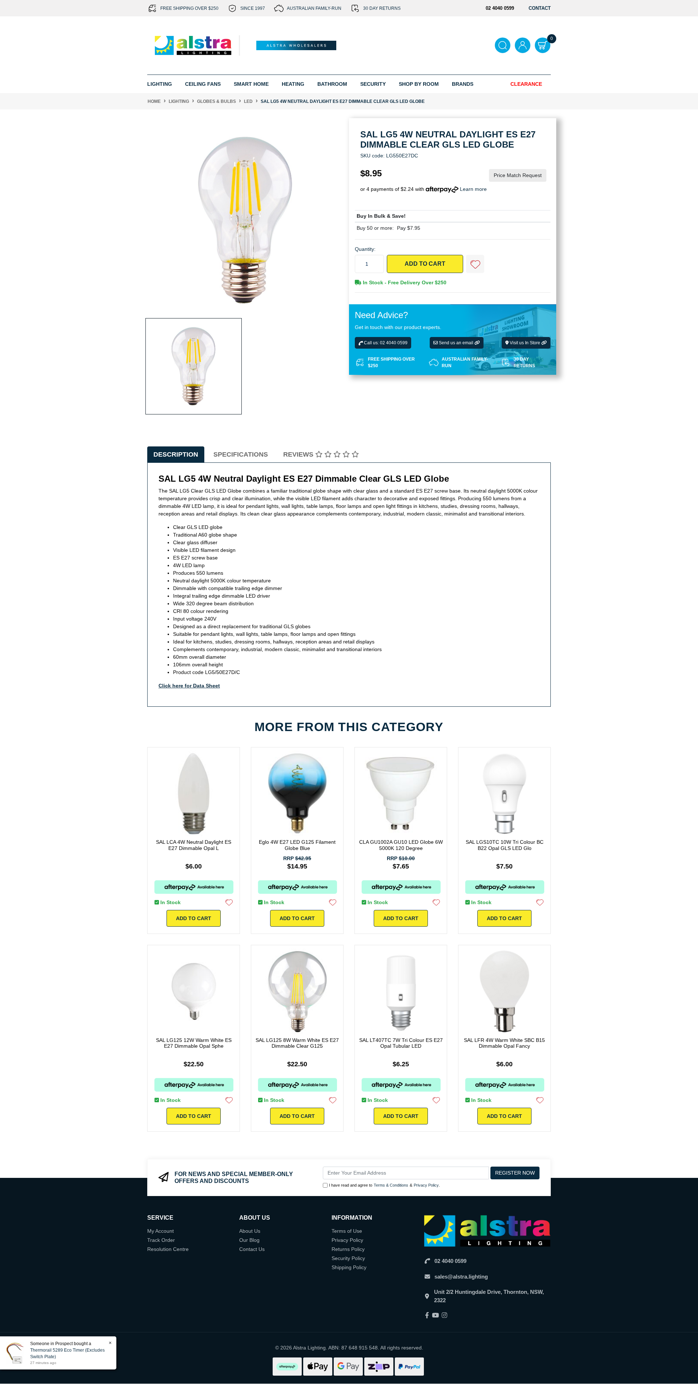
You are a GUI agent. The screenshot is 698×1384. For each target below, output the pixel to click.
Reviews (299, 454)
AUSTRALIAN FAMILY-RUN (314, 8)
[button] (475, 264)
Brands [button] (462, 84)
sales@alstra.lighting (461, 1276)
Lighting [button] (159, 84)
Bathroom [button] (332, 84)
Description (175, 454)
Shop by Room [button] (419, 84)
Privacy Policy (426, 1185)
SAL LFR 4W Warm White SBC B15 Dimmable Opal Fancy (504, 1043)
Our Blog (249, 1240)
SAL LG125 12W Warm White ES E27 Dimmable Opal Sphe (194, 1043)
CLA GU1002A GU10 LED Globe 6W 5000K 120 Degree (401, 845)
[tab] (175, 454)
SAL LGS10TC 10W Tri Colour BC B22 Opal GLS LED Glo (504, 845)
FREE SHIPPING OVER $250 (189, 8)
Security (373, 84)
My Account (160, 1231)
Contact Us (252, 1249)
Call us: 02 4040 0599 (385, 343)
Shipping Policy (349, 1267)
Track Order (161, 1240)
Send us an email (456, 343)
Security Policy (348, 1258)
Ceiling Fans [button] (203, 84)
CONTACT (540, 8)
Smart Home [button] (251, 84)
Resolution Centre (168, 1249)
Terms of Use (347, 1231)
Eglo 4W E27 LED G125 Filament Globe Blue (297, 845)
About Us (249, 1231)
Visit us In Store (525, 343)
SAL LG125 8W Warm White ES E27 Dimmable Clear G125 (297, 1043)
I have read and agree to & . (384, 1185)
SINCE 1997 (252, 8)
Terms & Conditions (391, 1185)
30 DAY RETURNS (382, 8)
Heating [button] (293, 84)
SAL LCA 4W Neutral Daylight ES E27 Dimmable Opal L (193, 845)
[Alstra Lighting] (193, 45)
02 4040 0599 (450, 1261)
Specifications (240, 454)
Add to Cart (425, 264)
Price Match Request (518, 175)
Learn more (473, 189)
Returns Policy (348, 1249)
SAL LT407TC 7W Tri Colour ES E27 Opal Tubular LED (401, 1043)
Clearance (526, 84)
